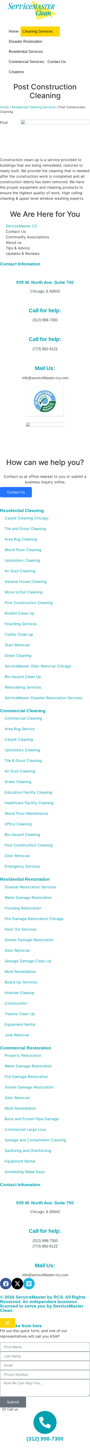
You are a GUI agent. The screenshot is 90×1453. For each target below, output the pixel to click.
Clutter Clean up (19, 634)
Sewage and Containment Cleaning (35, 1140)
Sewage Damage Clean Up (28, 961)
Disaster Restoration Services (30, 887)
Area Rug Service (20, 728)
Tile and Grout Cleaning (25, 528)
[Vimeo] (29, 1283)
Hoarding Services (21, 623)
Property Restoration (23, 1055)
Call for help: (45, 310)
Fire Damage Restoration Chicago (34, 918)
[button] (40, 31)
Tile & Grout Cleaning (23, 760)
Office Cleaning (18, 824)
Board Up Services (21, 982)
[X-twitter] (17, 1283)
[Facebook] (6, 1283)
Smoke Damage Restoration (29, 939)
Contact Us (16, 492)
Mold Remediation (20, 971)
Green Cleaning (18, 655)
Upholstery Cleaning (22, 560)
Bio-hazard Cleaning (22, 834)
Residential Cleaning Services (34, 107)
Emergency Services (22, 866)
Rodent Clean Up (19, 613)
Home (4, 107)
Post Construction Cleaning (29, 602)
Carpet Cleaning (19, 739)
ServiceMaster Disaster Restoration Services (43, 697)
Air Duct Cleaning (20, 571)
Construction (16, 1003)
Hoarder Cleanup (19, 992)
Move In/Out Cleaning (23, 592)
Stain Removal (17, 645)
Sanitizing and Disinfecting (28, 1150)
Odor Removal (17, 855)
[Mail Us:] (45, 357)
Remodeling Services (23, 687)
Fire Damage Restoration (26, 1076)
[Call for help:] (45, 300)
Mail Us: (45, 368)
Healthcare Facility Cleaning (29, 803)
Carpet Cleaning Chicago (27, 518)
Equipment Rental (20, 1024)
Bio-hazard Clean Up (23, 676)
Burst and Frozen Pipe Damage (32, 1119)
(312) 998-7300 (45, 1439)
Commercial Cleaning (23, 718)
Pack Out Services (20, 929)
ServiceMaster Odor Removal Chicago (38, 666)
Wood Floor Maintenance (26, 813)
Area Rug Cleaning (21, 539)
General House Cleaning (26, 581)
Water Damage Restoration (28, 897)
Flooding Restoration (23, 908)
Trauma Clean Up (20, 1013)
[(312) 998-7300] (45, 1422)
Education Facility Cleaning (28, 792)
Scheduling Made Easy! (25, 1171)
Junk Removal (17, 1035)
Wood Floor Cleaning (23, 549)
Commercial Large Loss (25, 1129)
